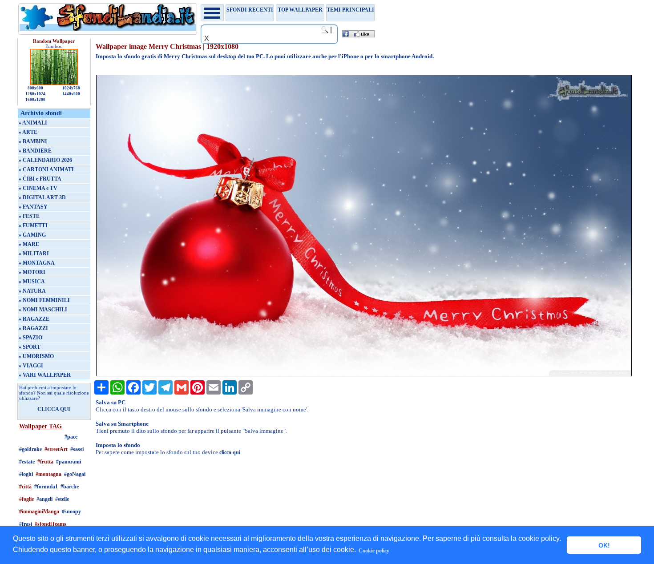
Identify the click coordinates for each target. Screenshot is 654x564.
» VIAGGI (31, 366)
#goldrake (30, 449)
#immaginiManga (39, 511)
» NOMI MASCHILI (43, 309)
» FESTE (29, 216)
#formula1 (46, 486)
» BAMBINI (33, 141)
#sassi (77, 449)
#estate (27, 462)
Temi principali (350, 10)
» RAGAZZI (33, 328)
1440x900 (71, 94)
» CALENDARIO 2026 (45, 160)
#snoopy (71, 511)
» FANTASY (33, 207)
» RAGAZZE (34, 319)
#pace (71, 437)
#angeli (44, 499)
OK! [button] (604, 545)
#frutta (45, 462)
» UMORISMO (36, 356)
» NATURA (32, 291)
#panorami (68, 462)
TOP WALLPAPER (300, 10)
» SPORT (29, 347)
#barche (70, 486)
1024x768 (71, 88)
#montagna (48, 474)
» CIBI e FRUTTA (40, 179)
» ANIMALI (33, 123)
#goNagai (74, 474)
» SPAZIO (30, 337)
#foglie (26, 499)
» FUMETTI (33, 225)
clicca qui (229, 452)
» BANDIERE (35, 151)
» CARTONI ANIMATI (46, 169)
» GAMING (32, 235)
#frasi (25, 524)
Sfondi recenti (249, 10)
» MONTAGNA (37, 263)
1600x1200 (35, 99)
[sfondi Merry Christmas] (364, 374)
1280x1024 (35, 94)
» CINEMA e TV (38, 188)
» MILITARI (34, 253)
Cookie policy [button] (374, 551)
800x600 (35, 88)
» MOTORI (32, 272)
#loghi (26, 474)
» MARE (29, 244)
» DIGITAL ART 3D (42, 197)
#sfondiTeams (50, 524)
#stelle (62, 499)
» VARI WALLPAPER (45, 375)
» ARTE (28, 132)
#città (25, 486)
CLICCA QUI (53, 409)
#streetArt (56, 449)
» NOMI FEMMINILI (44, 300)
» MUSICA (32, 281)
